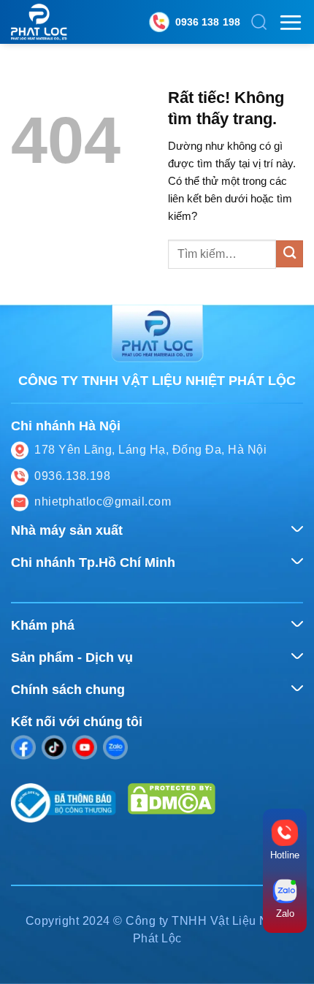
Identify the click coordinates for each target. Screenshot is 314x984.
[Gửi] (289, 253)
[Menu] (290, 22)
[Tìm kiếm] (259, 22)
